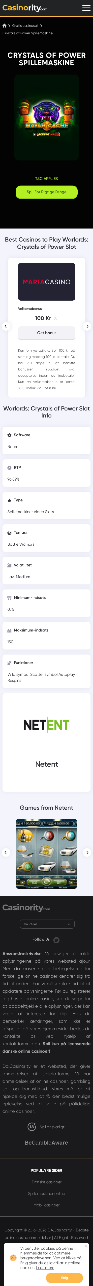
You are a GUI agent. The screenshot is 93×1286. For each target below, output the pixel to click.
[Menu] (86, 8)
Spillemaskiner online (46, 1193)
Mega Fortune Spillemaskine (46, 828)
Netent (13, 446)
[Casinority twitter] (56, 939)
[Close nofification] (86, 1246)
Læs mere (45, 1267)
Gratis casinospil (25, 26)
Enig (64, 1278)
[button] (6, 326)
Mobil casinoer (46, 1205)
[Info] (55, 318)
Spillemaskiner (20, 511)
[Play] (46, 853)
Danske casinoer (47, 1182)
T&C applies (46, 178)
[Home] (4, 26)
